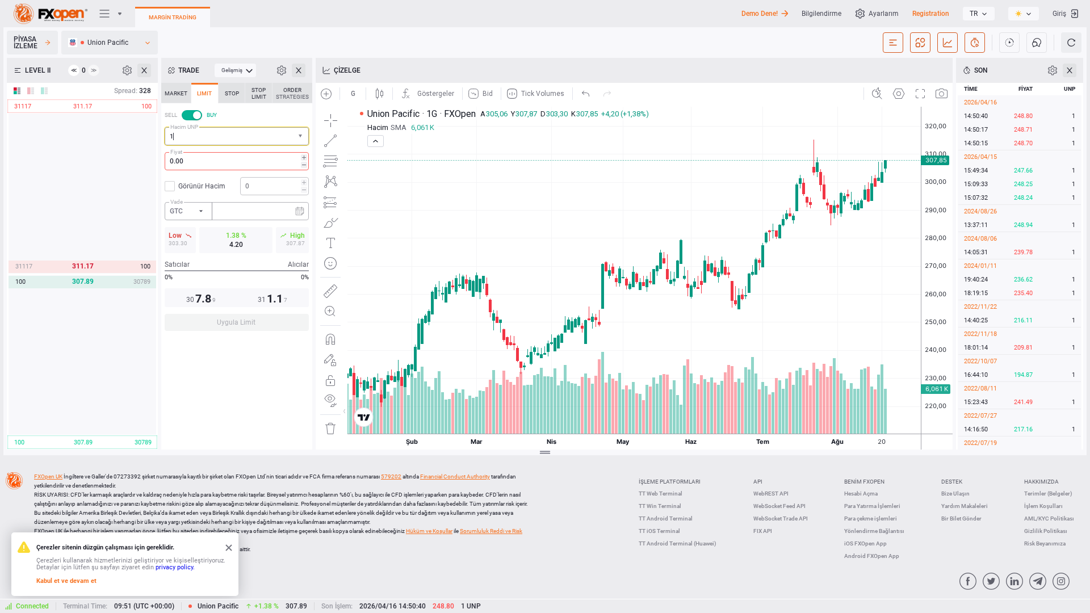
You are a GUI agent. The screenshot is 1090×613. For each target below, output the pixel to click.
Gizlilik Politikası (1045, 531)
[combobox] (237, 136)
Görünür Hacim (201, 186)
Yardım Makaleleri (964, 506)
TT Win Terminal (660, 506)
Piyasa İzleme (25, 42)
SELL (171, 115)
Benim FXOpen (864, 481)
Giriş (1059, 14)
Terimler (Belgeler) (1048, 493)
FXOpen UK (48, 476)
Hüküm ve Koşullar (429, 531)
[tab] (176, 93)
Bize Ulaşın (955, 493)
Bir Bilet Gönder (961, 518)
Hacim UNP (184, 127)
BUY (212, 115)
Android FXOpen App (871, 556)
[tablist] (236, 210)
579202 (391, 476)
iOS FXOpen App (865, 543)
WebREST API (771, 493)
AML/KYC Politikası (1049, 518)
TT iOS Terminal (659, 531)
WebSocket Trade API (780, 518)
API (757, 481)
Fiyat (176, 152)
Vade (176, 202)
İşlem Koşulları (1043, 506)
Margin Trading (172, 17)
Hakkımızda (1041, 481)
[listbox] (979, 13)
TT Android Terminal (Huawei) (677, 543)
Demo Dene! (759, 14)
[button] (301, 136)
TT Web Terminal (660, 493)
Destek (951, 481)
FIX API (762, 531)
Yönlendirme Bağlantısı (874, 531)
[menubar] (235, 70)
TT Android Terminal (666, 518)
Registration (930, 14)
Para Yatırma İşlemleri (872, 506)
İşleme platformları (670, 481)
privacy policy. (175, 567)
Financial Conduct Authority (455, 476)
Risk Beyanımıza (1045, 543)
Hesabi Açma (861, 493)
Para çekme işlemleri (870, 518)
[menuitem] (235, 70)
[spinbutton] (237, 161)
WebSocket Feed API (779, 506)
